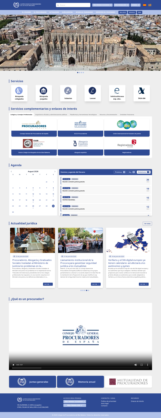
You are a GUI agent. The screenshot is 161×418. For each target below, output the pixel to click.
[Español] (144, 5)
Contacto (104, 406)
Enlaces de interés (137, 401)
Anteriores (143, 172)
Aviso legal (105, 403)
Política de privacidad (108, 401)
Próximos (119, 172)
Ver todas (147, 223)
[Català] (150, 5)
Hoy (131, 172)
